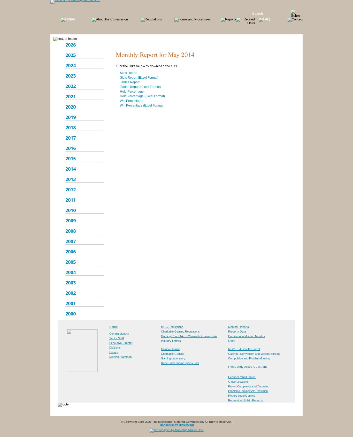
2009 (70, 220)
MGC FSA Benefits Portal (244, 349)
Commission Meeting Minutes (246, 336)
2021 (70, 96)
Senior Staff (116, 338)
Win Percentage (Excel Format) (142, 105)
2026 (70, 45)
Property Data (237, 331)
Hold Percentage (132, 91)
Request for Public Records (245, 400)
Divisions (115, 347)
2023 (70, 76)
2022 (70, 86)
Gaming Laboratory (173, 358)
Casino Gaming (170, 349)
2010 (70, 210)
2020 (70, 107)
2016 (70, 148)
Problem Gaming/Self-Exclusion (248, 391)
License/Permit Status (242, 377)
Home (113, 327)
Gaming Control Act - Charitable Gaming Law (189, 336)
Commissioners (119, 333)
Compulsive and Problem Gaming (249, 358)
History (113, 352)
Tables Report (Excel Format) (140, 87)
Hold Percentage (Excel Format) (142, 96)
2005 (70, 262)
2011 (70, 200)
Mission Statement (120, 356)
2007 (70, 241)
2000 (70, 314)
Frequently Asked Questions (247, 366)
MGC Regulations (172, 326)
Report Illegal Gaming (241, 395)
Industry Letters (171, 340)
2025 (70, 55)
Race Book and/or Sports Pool (180, 363)
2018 (70, 127)
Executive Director (121, 342)
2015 (70, 158)
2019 (70, 117)
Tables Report (130, 82)
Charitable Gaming (172, 353)
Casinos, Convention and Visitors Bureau (254, 353)
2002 (70, 293)
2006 (70, 251)
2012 (70, 189)
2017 (70, 138)
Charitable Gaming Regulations (180, 331)
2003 (70, 283)
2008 (70, 231)
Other (231, 340)
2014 (70, 169)
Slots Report (128, 73)
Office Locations (238, 381)
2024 (70, 65)
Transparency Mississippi (176, 424)
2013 (70, 179)
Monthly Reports (238, 326)
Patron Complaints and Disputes (248, 386)
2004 (70, 272)
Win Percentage (131, 101)
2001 (70, 303)
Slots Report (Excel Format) (139, 77)
